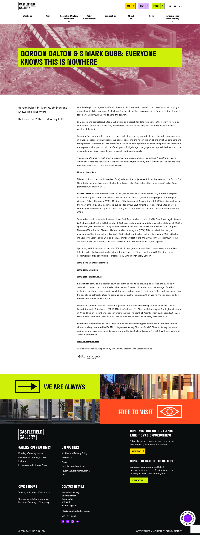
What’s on (27, 15)
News (151, 15)
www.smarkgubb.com (88, 341)
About (131, 15)
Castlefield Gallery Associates (69, 17)
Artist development (89, 17)
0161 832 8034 (68, 516)
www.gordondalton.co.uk (89, 276)
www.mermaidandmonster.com (92, 262)
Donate (156, 5)
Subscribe (136, 451)
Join (128, 5)
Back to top (188, 518)
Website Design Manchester (149, 531)
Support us (110, 15)
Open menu (69, 22)
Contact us (66, 457)
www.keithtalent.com (87, 269)
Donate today (137, 480)
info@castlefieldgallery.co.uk (75, 511)
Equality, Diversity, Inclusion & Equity (75, 472)
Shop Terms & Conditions (73, 466)
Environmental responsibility (172, 17)
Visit (48, 15)
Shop (142, 5)
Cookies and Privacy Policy (74, 453)
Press (64, 462)
